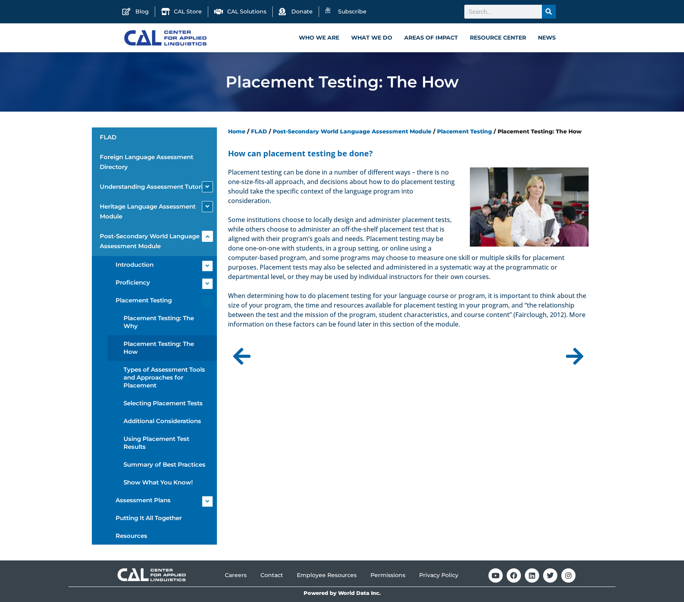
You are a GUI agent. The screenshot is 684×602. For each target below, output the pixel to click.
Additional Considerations (162, 421)
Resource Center (498, 37)
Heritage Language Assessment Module (148, 211)
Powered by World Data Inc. (342, 593)
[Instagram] (568, 575)
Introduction (135, 264)
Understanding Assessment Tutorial (154, 186)
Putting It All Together (149, 518)
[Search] (549, 12)
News (547, 37)
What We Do (371, 37)
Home (236, 131)
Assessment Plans (143, 500)
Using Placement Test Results (156, 442)
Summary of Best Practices (164, 464)
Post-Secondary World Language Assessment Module (150, 241)
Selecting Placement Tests (163, 403)
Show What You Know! (158, 482)
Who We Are (319, 37)
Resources (131, 535)
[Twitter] (550, 575)
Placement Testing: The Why (159, 322)
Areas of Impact (431, 37)
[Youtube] (495, 575)
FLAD (108, 137)
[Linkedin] (532, 575)
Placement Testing (144, 300)
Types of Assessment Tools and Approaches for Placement (164, 377)
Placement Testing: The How (159, 347)
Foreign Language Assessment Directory (146, 162)
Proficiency (133, 282)
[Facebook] (514, 575)
